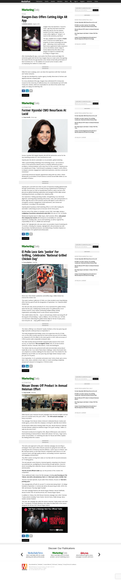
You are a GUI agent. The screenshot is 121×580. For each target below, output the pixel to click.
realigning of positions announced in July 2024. (36, 213)
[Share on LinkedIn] (27, 90)
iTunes (65, 38)
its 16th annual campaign (55, 416)
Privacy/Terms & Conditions (69, 564)
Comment (25, 95)
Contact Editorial (47, 564)
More (66, 1)
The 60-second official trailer (31, 470)
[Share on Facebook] (23, 90)
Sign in (76, 1)
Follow (96, 1)
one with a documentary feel (36, 477)
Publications (39, 1)
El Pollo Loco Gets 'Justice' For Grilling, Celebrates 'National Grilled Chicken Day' (86, 25)
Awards (53, 1)
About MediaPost (33, 564)
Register (82, 1)
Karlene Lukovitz (27, 24)
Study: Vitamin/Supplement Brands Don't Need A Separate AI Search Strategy (86, 38)
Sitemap (60, 564)
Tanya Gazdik (26, 117)
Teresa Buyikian (27, 262)
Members (59, 1)
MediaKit (40, 564)
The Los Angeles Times (42, 343)
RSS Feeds (54, 564)
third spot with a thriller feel (57, 477)
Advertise (89, 1)
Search (71, 1)
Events (46, 1)
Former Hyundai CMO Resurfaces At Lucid (86, 22)
